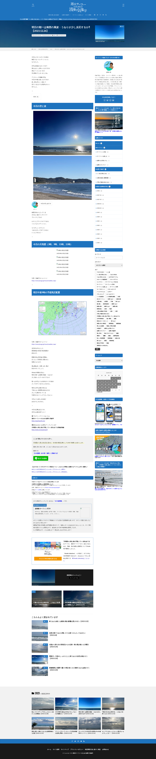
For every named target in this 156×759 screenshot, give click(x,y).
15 (112, 384)
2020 (99, 216)
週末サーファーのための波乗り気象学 (83, 753)
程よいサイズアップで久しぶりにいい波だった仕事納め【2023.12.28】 (43, 712)
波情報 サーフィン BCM (42, 508)
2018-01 (100, 203)
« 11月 (98, 392)
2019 (99, 212)
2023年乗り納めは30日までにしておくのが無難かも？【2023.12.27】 (66, 712)
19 (102, 387)
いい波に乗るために (103, 173)
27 (105, 390)
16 (115, 384)
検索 (97, 349)
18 (98, 387)
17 (119, 384)
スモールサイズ (61, 35)
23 (115, 387)
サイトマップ (65, 749)
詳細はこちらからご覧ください (103, 456)
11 (98, 384)
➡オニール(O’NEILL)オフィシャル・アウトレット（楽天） (49, 469)
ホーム (49, 749)
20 (105, 387)
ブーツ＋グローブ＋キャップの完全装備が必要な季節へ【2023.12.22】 (66, 732)
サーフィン (101, 147)
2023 (54, 35)
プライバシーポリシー (76, 749)
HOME (34, 49)
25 (98, 390)
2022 (99, 225)
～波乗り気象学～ (65, 15)
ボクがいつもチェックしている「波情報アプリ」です (108, 424)
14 (108, 384)
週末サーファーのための (108, 131)
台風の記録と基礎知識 (103, 177)
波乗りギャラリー (102, 165)
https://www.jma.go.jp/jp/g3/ (52, 487)
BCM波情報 (58, 501)
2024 (99, 234)
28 (108, 390)
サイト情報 (88, 15)
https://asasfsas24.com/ (38, 421)
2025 (99, 238)
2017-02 (100, 199)
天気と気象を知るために (104, 182)
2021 (99, 221)
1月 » (101, 392)
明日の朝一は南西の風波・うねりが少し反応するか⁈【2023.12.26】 (70, 49)
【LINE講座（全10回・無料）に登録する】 (45, 453)
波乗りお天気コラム (103, 160)
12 (102, 384)
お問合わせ (105, 749)
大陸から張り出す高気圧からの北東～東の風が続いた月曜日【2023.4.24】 (69, 646)
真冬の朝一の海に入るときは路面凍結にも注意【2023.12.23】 (43, 732)
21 (108, 387)
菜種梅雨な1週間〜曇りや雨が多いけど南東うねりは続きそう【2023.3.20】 (69, 669)
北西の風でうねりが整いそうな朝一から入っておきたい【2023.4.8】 (67, 634)
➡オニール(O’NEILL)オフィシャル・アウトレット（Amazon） (50, 471)
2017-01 (100, 195)
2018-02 (100, 208)
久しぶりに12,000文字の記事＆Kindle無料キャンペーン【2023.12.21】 (90, 732)
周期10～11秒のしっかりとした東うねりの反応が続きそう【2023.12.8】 (68, 657)
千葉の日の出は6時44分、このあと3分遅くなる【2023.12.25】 (112, 712)
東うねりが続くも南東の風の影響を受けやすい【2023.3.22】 (69, 621)
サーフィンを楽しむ (78, 15)
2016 (99, 190)
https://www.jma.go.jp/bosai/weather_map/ (44, 280)
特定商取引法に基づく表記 (93, 749)
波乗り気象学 (101, 169)
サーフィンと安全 (102, 152)
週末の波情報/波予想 (43, 49)
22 (112, 387)
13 (105, 384)
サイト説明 (38, 489)
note (99, 143)
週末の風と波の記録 (53, 15)
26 (102, 390)
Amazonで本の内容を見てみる (48, 558)
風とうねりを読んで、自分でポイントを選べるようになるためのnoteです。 (108, 489)
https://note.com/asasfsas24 (40, 429)
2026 (99, 242)
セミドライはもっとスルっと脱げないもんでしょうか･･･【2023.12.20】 (113, 732)
